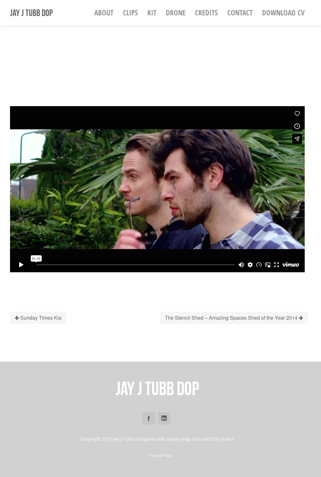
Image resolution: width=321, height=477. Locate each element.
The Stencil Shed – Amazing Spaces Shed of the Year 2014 (232, 317)
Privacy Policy (160, 455)
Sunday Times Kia (40, 317)
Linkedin (164, 418)
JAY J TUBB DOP (31, 13)
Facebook (149, 418)
